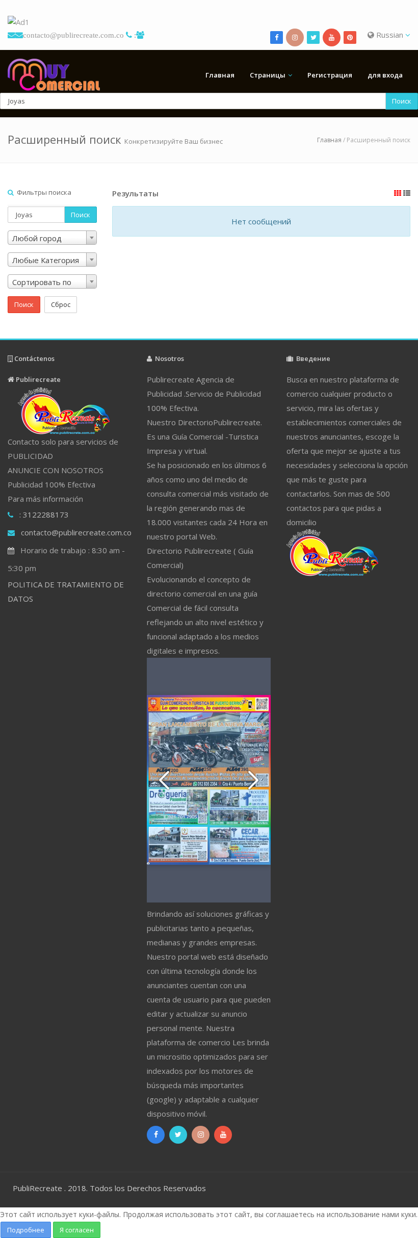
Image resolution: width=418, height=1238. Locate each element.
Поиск (401, 101)
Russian (389, 35)
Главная (219, 75)
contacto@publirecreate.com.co (73, 35)
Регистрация (329, 75)
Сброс (60, 304)
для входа (385, 75)
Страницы (267, 75)
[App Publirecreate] (209, 22)
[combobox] (52, 237)
